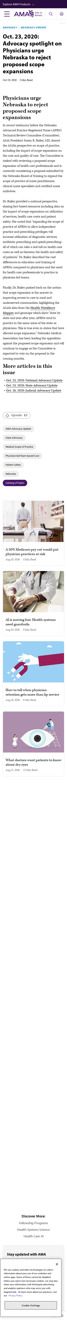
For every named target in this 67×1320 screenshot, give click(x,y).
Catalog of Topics (15, 482)
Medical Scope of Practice (19, 446)
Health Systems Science (33, 1229)
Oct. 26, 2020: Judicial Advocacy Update (33, 390)
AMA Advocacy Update (18, 428)
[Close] (57, 1264)
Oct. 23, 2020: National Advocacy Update (34, 380)
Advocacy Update (33, 27)
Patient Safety (13, 464)
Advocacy (10, 27)
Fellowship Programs (33, 1223)
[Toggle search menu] (50, 14)
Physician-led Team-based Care (22, 455)
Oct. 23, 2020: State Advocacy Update (32, 385)
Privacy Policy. (16, 1295)
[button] (35, 4)
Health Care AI (34, 1236)
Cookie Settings (31, 1305)
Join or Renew (38, 14)
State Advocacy (14, 437)
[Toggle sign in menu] (61, 14)
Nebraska (11, 473)
